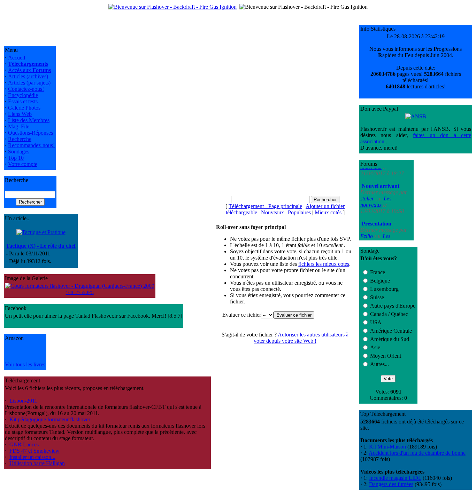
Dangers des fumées (391, 484)
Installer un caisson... (32, 457)
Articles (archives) (28, 76)
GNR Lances (24, 444)
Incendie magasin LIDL (395, 478)
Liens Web (20, 114)
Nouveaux (272, 212)
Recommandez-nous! (31, 145)
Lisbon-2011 (23, 401)
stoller (367, 191)
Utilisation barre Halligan (37, 463)
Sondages (18, 151)
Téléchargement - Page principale (265, 206)
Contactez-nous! (26, 89)
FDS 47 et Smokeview (34, 451)
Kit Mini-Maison (387, 447)
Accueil (16, 58)
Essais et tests (23, 101)
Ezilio (367, 228)
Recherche (19, 139)
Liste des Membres (28, 120)
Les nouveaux (375, 194)
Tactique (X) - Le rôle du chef (41, 246)
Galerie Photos (24, 108)
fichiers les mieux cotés (323, 264)
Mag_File (18, 126)
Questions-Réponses (30, 133)
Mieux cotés (328, 212)
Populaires (299, 212)
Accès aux (29, 70)
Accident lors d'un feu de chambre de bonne (417, 453)
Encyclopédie (23, 95)
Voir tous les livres (25, 364)
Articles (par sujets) (29, 83)
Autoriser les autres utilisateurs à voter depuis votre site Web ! (301, 338)
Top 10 (16, 158)
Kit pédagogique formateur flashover (49, 419)
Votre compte (22, 164)
